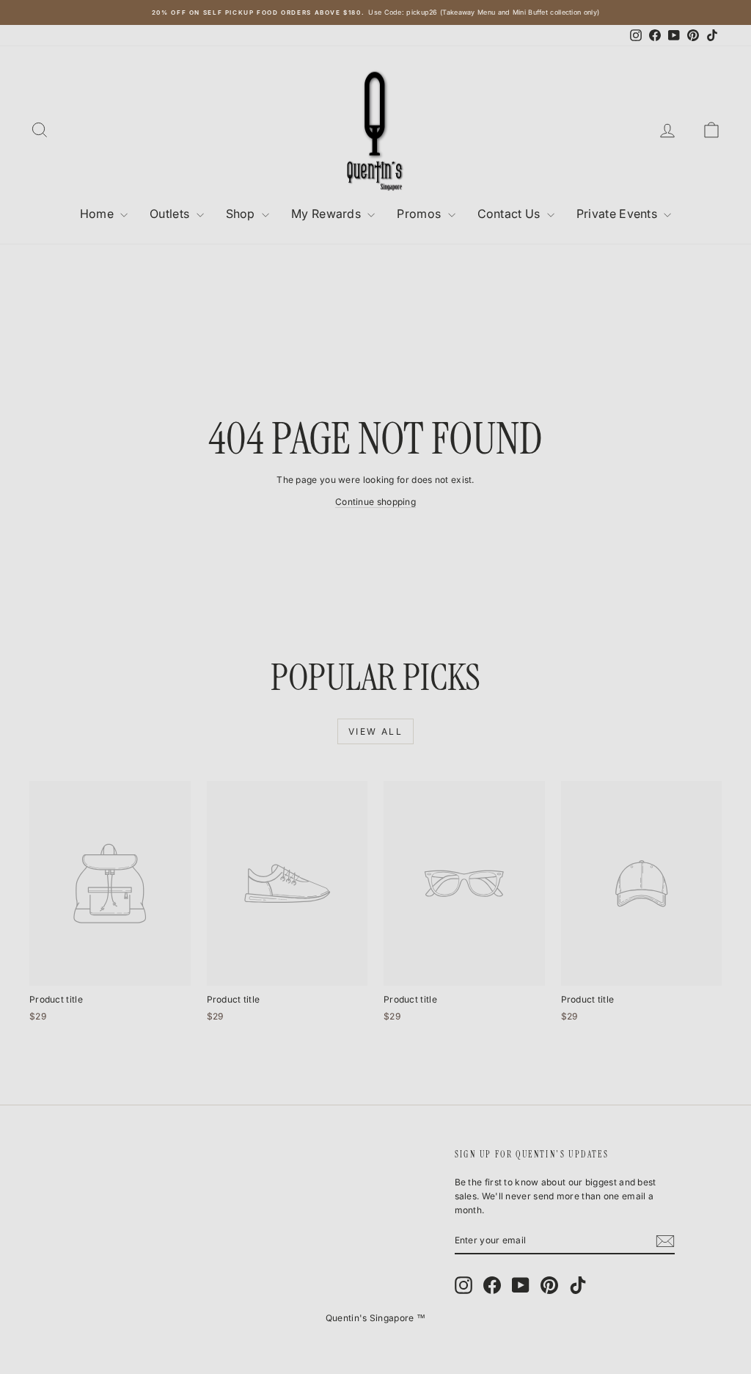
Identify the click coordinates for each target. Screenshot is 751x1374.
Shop (242, 213)
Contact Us (510, 213)
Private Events (618, 213)
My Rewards (327, 213)
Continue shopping (375, 501)
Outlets (171, 213)
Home (98, 213)
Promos (420, 213)
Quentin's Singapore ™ (375, 1317)
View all (375, 731)
